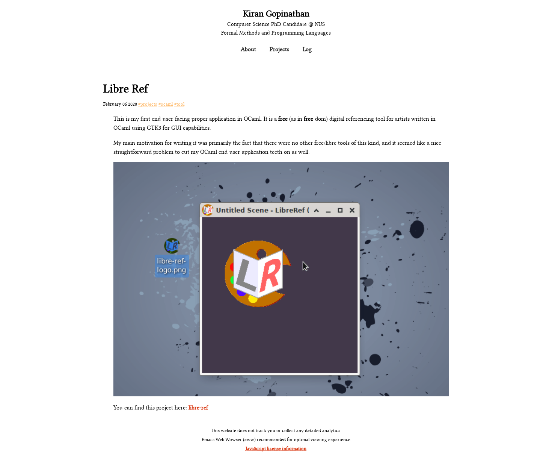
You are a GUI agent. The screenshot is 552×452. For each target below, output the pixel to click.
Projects (279, 48)
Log (307, 48)
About (248, 48)
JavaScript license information (276, 448)
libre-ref (198, 407)
